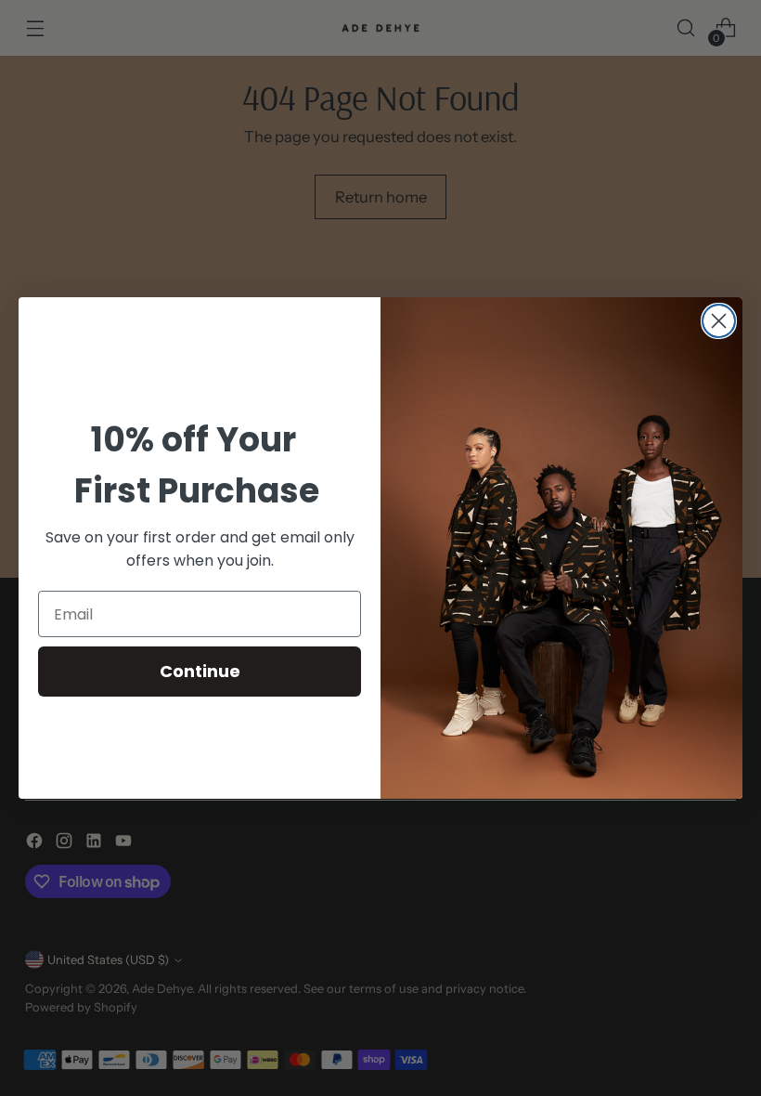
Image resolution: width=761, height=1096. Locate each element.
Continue (200, 671)
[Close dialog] (719, 321)
